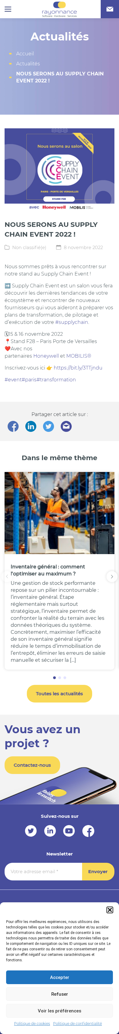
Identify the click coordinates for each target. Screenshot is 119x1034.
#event (13, 380)
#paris (29, 380)
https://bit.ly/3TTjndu (78, 368)
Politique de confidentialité (77, 1023)
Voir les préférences (59, 1011)
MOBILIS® (78, 356)
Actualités (28, 64)
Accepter (59, 977)
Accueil (25, 54)
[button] (110, 910)
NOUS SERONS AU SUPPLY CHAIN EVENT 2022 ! (60, 77)
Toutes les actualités (59, 693)
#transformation (56, 380)
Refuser (59, 994)
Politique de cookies (32, 1023)
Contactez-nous (32, 765)
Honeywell (46, 356)
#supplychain (71, 322)
